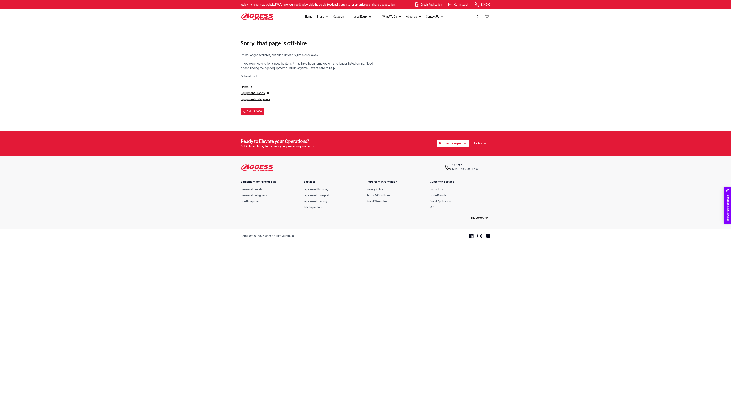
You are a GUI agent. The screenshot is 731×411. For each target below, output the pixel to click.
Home (245, 87)
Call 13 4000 (254, 111)
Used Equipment (250, 201)
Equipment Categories (255, 99)
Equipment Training (315, 201)
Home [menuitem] (308, 16)
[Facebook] (488, 236)
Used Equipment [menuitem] (363, 16)
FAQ (432, 207)
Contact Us (436, 189)
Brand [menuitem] (320, 16)
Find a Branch (438, 195)
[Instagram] (479, 236)
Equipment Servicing (316, 189)
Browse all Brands (251, 189)
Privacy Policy (375, 189)
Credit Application (440, 201)
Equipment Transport (316, 195)
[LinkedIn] (471, 236)
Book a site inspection (453, 143)
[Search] (479, 16)
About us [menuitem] (411, 16)
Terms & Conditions (378, 195)
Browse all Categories (254, 195)
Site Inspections (313, 207)
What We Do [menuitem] (389, 16)
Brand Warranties (377, 201)
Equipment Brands (253, 93)
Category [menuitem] (338, 16)
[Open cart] (487, 16)
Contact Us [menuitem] (432, 16)
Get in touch (480, 143)
